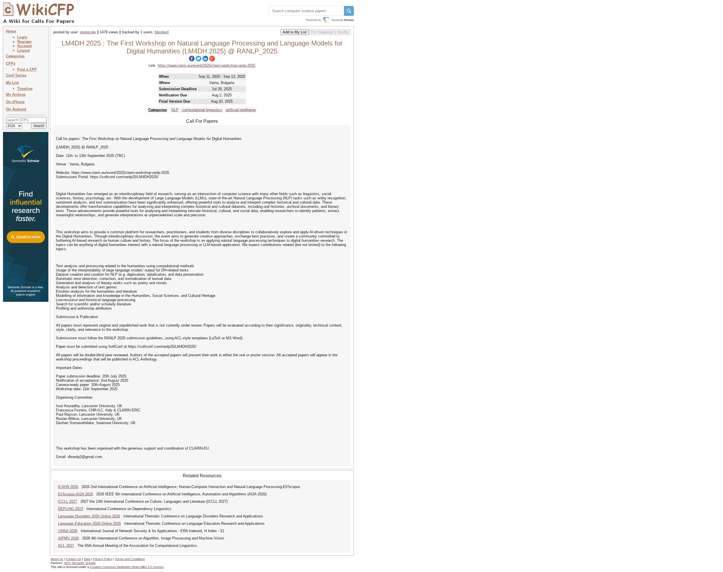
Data (87, 559)
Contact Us (73, 559)
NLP (174, 110)
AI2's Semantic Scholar (80, 563)
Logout (23, 50)
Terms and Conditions (130, 559)
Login (22, 37)
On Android (16, 109)
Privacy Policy (102, 559)
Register (24, 42)
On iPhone (15, 102)
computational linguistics (202, 110)
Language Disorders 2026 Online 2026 (89, 516)
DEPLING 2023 (70, 509)
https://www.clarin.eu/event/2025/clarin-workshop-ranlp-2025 (206, 65)
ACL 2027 (66, 545)
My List (12, 83)
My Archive (15, 94)
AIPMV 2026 (68, 538)
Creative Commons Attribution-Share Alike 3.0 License (127, 567)
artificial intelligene (241, 110)
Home (11, 31)
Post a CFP (27, 69)
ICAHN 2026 (68, 487)
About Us (57, 559)
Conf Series (16, 75)
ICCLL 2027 (67, 501)
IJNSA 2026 (67, 531)
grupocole (88, 32)
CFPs (10, 63)
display (161, 32)
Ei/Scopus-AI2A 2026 (75, 494)
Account (24, 46)
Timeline (24, 89)
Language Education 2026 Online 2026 (89, 523)
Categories (15, 56)
